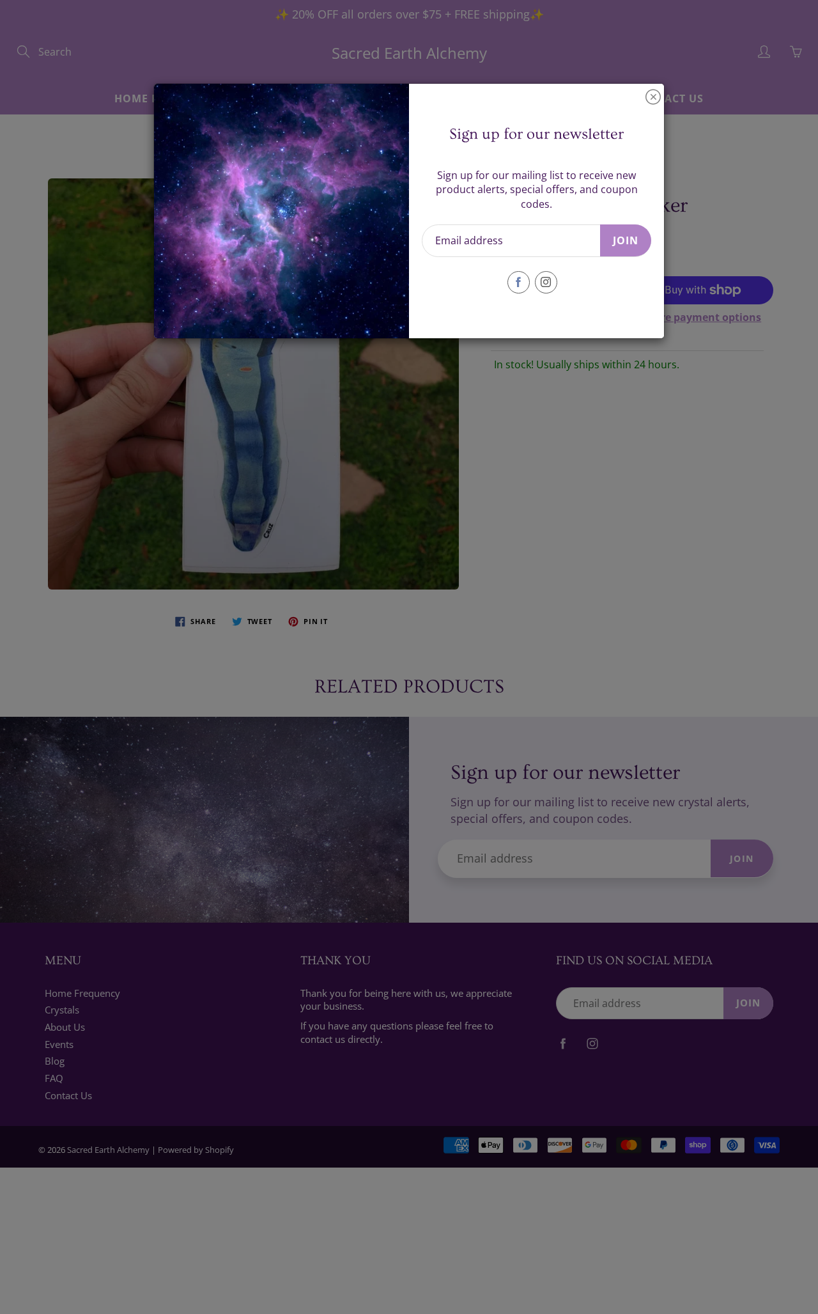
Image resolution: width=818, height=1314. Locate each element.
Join (625, 240)
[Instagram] (546, 282)
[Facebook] (518, 282)
